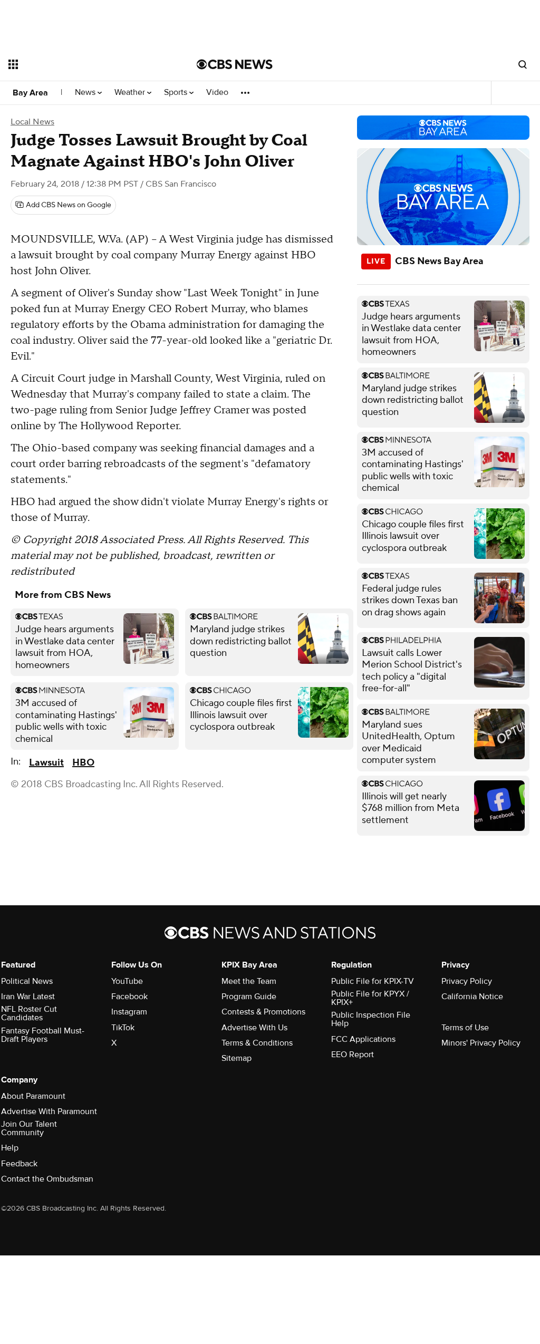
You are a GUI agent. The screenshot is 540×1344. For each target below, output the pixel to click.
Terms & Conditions (257, 1043)
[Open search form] (522, 64)
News (86, 93)
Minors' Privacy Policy (480, 1043)
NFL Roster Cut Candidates (29, 1013)
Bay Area (30, 93)
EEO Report (352, 1054)
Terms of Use (465, 1027)
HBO (83, 763)
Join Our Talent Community (29, 1128)
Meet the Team (248, 981)
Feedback (19, 1163)
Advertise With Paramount (49, 1111)
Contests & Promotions (263, 1012)
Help (9, 1148)
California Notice (472, 996)
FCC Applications (363, 1039)
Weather (130, 93)
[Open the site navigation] (83, 64)
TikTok (122, 1027)
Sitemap (236, 1058)
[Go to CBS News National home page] (235, 64)
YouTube (127, 981)
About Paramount (33, 1096)
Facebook (129, 996)
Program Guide (248, 996)
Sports (176, 93)
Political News (27, 981)
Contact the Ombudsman (47, 1179)
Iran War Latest (28, 996)
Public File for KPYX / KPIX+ (370, 998)
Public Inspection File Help (370, 1019)
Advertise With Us (254, 1027)
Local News (32, 122)
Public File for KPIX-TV (372, 981)
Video (217, 93)
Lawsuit (46, 763)
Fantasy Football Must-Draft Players (42, 1035)
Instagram (129, 1012)
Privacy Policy (466, 981)
